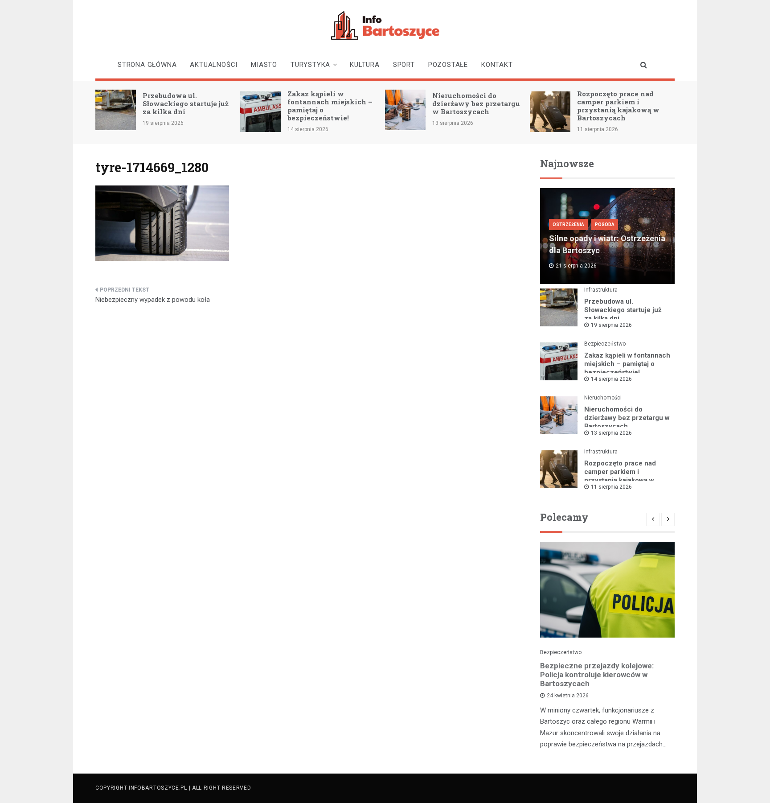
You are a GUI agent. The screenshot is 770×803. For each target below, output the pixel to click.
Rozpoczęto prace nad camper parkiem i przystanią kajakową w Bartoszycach (618, 105)
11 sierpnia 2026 (611, 487)
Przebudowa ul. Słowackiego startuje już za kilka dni (186, 103)
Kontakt (497, 65)
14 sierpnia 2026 (611, 379)
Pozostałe (448, 65)
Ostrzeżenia (568, 224)
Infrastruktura (601, 290)
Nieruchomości (603, 398)
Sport (404, 65)
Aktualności (214, 65)
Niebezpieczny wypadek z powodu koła (152, 300)
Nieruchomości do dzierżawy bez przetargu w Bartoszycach (476, 103)
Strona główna (147, 65)
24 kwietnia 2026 (568, 695)
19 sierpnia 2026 (611, 325)
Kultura (365, 65)
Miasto (264, 65)
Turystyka (310, 65)
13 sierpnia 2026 (611, 433)
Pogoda (604, 224)
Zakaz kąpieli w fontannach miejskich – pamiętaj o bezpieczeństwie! (330, 105)
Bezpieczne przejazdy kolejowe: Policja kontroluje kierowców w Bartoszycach (597, 674)
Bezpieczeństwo (605, 344)
